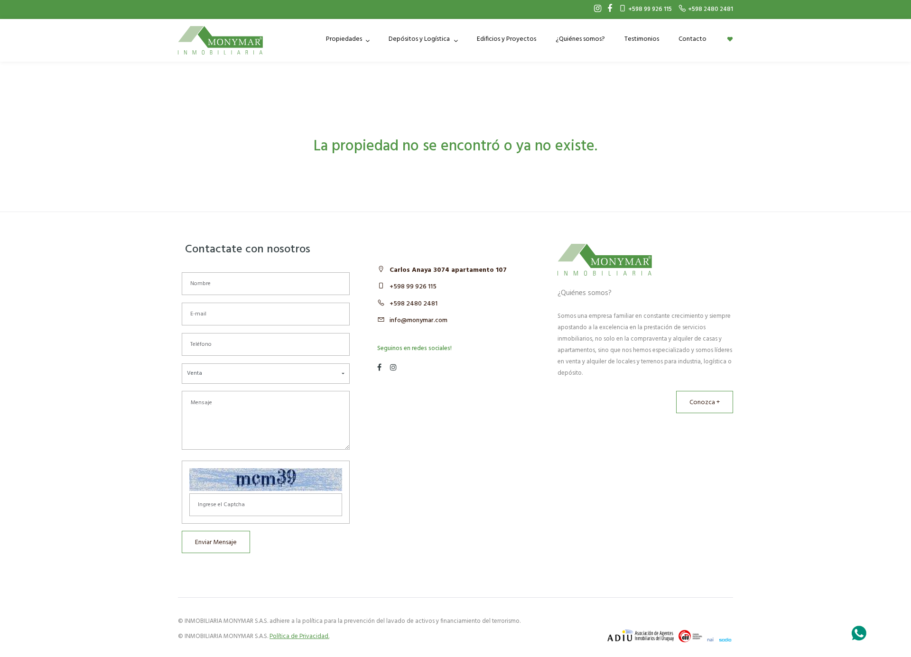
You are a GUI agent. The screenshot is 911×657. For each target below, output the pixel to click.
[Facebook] (607, 9)
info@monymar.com (418, 320)
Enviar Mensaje (216, 542)
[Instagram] (595, 9)
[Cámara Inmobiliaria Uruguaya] (690, 636)
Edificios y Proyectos (506, 39)
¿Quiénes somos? (580, 39)
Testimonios (641, 39)
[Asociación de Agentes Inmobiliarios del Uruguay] (640, 635)
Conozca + (704, 402)
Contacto (692, 39)
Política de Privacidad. (299, 636)
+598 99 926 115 (413, 286)
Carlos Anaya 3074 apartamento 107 (448, 270)
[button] (266, 373)
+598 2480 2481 (413, 303)
